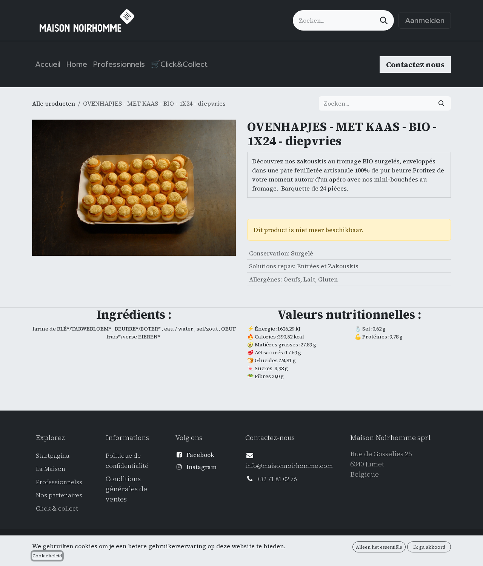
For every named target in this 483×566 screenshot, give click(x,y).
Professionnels (57, 482)
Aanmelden (425, 20)
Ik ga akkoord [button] (429, 547)
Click (44, 508)
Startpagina (52, 455)
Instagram (201, 467)
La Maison (50, 468)
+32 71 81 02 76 (277, 479)
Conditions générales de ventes (126, 489)
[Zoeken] (384, 20)
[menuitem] (47, 64)
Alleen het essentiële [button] (379, 547)
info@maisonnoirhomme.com (289, 465)
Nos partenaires (59, 495)
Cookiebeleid (47, 556)
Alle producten (53, 103)
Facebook (200, 455)
